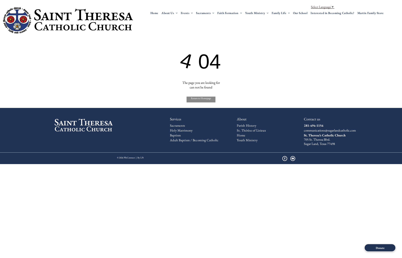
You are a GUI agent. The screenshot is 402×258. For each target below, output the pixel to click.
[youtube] (292, 159)
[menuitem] (154, 13)
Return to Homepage (201, 98)
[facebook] (284, 159)
